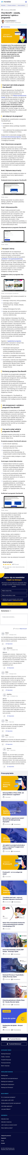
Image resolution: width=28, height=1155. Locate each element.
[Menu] (26, 2)
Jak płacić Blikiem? (5, 1109)
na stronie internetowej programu (11, 137)
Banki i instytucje (5, 1065)
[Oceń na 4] (9, 564)
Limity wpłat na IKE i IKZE (7, 1100)
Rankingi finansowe (6, 1053)
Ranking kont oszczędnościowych (9, 1078)
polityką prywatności (18, 600)
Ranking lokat (4, 1075)
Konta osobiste (21, 5)
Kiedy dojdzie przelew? (7, 1128)
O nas (2, 1140)
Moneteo (3, 5)
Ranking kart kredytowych (7, 1084)
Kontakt (3, 1143)
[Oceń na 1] (3, 564)
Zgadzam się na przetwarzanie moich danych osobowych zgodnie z (13, 599)
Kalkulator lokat (5, 1119)
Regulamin (3, 1138)
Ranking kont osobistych (7, 1081)
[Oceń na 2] (5, 564)
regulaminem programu (14, 341)
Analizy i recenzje (5, 1056)
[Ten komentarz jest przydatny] (2, 644)
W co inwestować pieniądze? (8, 1097)
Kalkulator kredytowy (6, 1122)
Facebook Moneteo (15, 1039)
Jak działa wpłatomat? (6, 1106)
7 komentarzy (6, 26)
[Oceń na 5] (10, 564)
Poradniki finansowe (6, 1059)
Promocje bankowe (6, 1062)
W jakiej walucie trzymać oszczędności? (11, 1103)
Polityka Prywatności (6, 1135)
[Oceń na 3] (7, 564)
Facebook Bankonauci (15, 1044)
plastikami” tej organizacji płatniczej (12, 259)
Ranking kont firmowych (7, 1087)
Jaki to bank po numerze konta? (9, 1125)
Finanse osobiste (12, 5)
